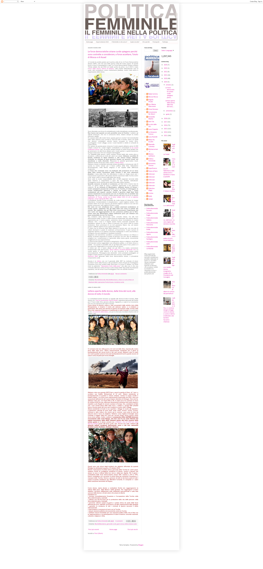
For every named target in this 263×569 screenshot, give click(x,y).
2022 (166, 72)
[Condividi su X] (93, 277)
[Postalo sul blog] (92, 277)
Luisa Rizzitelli (152, 137)
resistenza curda (119, 282)
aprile (168, 114)
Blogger (140, 545)
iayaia (150, 196)
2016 (166, 125)
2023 (166, 68)
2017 (166, 122)
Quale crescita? (134, 42)
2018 (166, 118)
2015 (166, 129)
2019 (166, 82)
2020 (166, 78)
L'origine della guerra (173, 249)
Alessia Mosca (153, 97)
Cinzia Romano (153, 109)
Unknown (151, 174)
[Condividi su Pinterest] (97, 277)
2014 (166, 132)
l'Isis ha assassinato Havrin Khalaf (106, 300)
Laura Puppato (153, 129)
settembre (169, 111)
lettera (99, 261)
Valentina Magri (151, 189)
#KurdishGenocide (100, 280)
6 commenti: (119, 521)
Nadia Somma (153, 94)
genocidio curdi (111, 524)
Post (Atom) (98, 533)
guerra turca (120, 524)
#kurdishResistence (100, 524)
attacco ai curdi (122, 280)
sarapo (150, 199)
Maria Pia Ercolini (151, 141)
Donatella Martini (151, 118)
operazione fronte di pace (106, 282)
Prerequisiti (156, 42)
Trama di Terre (152, 171)
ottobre (168, 85)
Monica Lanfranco (151, 155)
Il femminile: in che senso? (119, 42)
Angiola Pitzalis (150, 101)
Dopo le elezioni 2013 (102, 42)
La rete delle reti (152, 125)
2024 (166, 65)
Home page (89, 42)
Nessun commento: (121, 274)
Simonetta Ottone (151, 164)
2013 (166, 135)
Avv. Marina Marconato (152, 105)
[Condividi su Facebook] (95, 277)
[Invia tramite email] (90, 277)
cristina (150, 193)
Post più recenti (93, 529)
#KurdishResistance (112, 280)
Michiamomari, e (153, 150)
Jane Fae (151, 121)
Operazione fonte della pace (110, 266)
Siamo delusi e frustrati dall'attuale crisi (123, 249)
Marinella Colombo (151, 145)
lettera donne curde (131, 524)
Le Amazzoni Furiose (152, 133)
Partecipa (165, 42)
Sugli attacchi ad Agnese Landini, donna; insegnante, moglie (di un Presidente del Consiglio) (169, 267)
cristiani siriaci (118, 162)
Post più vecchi (133, 529)
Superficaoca (152, 168)
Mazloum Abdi (93, 256)
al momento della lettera (100, 312)
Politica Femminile (151, 160)
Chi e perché (146, 42)
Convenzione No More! (152, 113)
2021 (166, 75)
